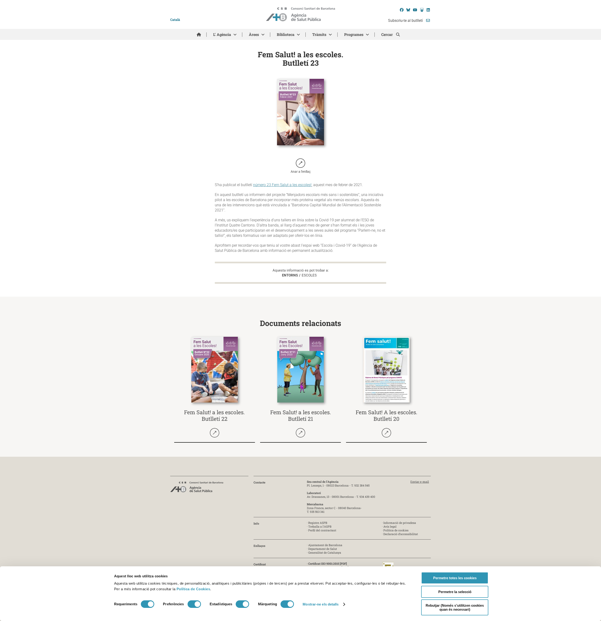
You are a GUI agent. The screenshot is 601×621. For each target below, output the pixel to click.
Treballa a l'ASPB (319, 526)
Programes (353, 34)
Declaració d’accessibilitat (400, 534)
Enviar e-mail (419, 481)
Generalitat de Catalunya (324, 552)
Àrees (254, 34)
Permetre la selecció (454, 592)
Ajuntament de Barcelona (325, 545)
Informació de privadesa (399, 523)
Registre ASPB (317, 523)
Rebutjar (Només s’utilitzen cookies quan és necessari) (455, 607)
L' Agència (222, 34)
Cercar (387, 34)
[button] (301, 166)
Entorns (290, 275)
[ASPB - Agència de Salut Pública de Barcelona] (196, 488)
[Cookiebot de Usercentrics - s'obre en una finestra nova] (133, 611)
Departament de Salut (322, 549)
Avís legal (390, 526)
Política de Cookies (193, 589)
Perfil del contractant (322, 530)
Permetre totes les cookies (455, 578)
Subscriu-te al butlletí (406, 20)
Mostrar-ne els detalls (321, 604)
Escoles (309, 275)
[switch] (194, 604)
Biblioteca (285, 34)
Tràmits (319, 34)
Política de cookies (395, 530)
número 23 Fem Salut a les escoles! (282, 185)
